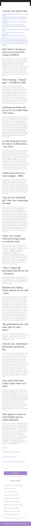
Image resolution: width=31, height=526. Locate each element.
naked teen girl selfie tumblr (11, 508)
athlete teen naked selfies (11, 514)
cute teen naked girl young (11, 491)
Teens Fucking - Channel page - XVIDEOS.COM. (14, 17)
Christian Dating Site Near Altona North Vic (14, 461)
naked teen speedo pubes (11, 495)
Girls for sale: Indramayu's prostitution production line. (15, 40)
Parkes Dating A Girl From (9, 456)
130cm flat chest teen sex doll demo (14, 485)
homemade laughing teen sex (12, 498)
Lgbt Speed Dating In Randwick (10, 451)
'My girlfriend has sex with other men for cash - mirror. (15, 38)
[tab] (8, 5)
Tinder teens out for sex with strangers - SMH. (13, 24)
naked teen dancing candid (11, 501)
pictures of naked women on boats (13, 504)
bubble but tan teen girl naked (12, 511)
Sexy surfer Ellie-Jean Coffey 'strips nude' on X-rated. (15, 41)
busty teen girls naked (10, 488)
